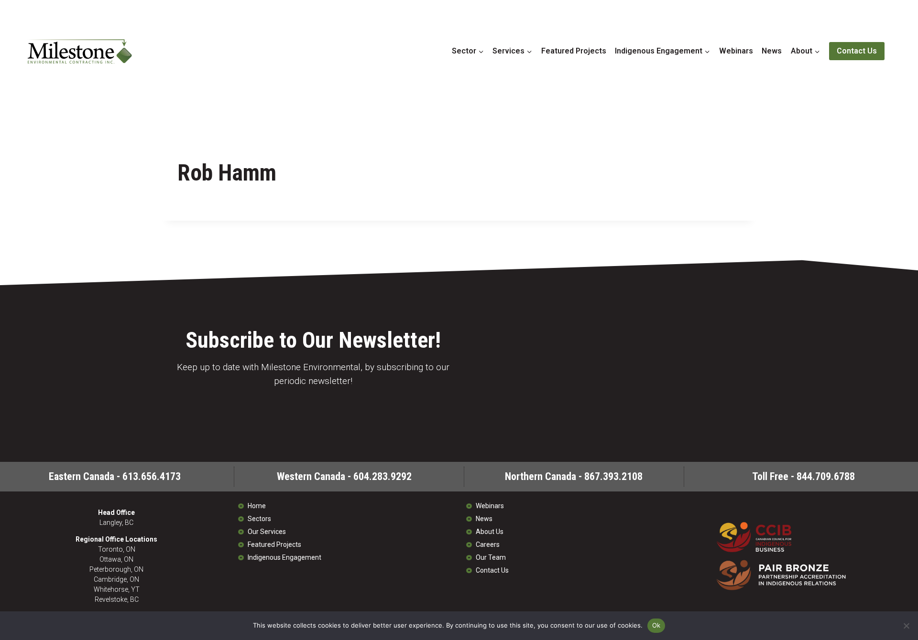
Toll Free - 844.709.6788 (803, 476)
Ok (656, 625)
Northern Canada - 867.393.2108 (574, 476)
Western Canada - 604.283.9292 (344, 476)
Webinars (736, 50)
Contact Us (857, 50)
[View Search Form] (898, 51)
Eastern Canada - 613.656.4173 (115, 476)
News (772, 50)
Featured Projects (573, 50)
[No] (906, 625)
